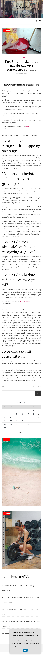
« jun (20, 432)
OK (25, 650)
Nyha (21, 7)
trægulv (28, 127)
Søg (38, 393)
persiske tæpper (26, 301)
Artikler (21, 58)
